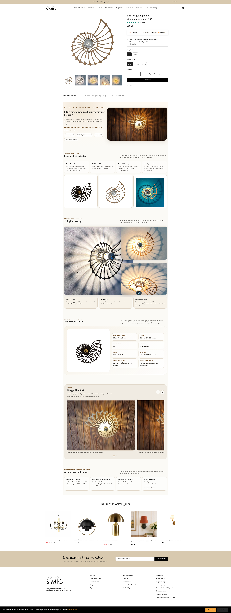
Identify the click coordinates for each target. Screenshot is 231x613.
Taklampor (91, 8)
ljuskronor (99, 8)
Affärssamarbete (95, 582)
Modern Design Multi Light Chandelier (56, 540)
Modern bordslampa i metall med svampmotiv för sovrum (112, 541)
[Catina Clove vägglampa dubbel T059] (173, 524)
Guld (129, 54)
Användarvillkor (160, 578)
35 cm (130, 64)
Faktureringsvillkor (161, 594)
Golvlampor (129, 8)
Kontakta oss (97, 2)
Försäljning (153, 8)
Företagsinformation (95, 578)
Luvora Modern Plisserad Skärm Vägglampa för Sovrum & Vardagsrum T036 (143, 541)
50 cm (144, 64)
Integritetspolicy (160, 582)
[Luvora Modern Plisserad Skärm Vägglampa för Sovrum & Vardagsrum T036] (144, 524)
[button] (183, 8)
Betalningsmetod (161, 591)
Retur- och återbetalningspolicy (165, 588)
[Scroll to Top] (227, 603)
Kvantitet (129, 69)
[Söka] (178, 8)
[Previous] (39, 524)
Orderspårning (127, 582)
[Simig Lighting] (51, 8)
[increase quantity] (137, 74)
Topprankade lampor (142, 8)
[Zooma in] (119, 17)
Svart (135, 54)
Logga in (125, 578)
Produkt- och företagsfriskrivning (165, 597)
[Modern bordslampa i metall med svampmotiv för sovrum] (115, 524)
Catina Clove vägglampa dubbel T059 (170, 540)
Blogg (91, 585)
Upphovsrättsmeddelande (97, 588)
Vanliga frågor (105, 2)
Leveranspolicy (160, 585)
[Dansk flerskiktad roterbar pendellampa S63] (87, 524)
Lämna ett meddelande (129, 585)
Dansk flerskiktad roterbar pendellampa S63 (86, 540)
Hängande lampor (79, 8)
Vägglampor (119, 8)
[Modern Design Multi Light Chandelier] (58, 524)
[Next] (192, 524)
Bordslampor (109, 8)
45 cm (137, 64)
